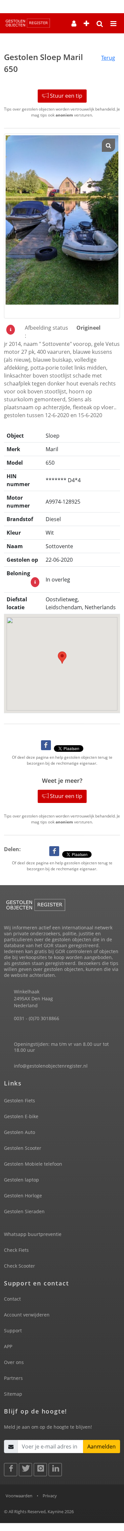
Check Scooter (19, 1266)
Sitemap (13, 1394)
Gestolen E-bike (21, 1116)
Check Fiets (16, 1250)
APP (8, 1346)
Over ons (14, 1362)
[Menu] (113, 24)
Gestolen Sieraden (24, 1211)
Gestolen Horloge (23, 1195)
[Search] (100, 24)
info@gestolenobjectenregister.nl (51, 1066)
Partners (13, 1378)
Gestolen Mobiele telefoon (33, 1164)
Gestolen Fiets (19, 1100)
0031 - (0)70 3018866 (36, 1018)
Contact (12, 1299)
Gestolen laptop (21, 1180)
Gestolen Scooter (22, 1148)
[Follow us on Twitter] (25, 1469)
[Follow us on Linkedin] (55, 1469)
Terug (108, 57)
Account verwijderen (27, 1315)
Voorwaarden (19, 1496)
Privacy (50, 1496)
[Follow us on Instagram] (40, 1469)
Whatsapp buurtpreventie (33, 1234)
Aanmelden (101, 1446)
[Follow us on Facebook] (10, 1469)
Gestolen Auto (19, 1132)
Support (13, 1330)
